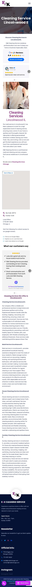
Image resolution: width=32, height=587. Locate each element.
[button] (3, 71)
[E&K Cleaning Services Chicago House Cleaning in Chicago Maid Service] (6, 3)
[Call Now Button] (4, 583)
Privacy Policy (11, 581)
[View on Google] (7, 68)
